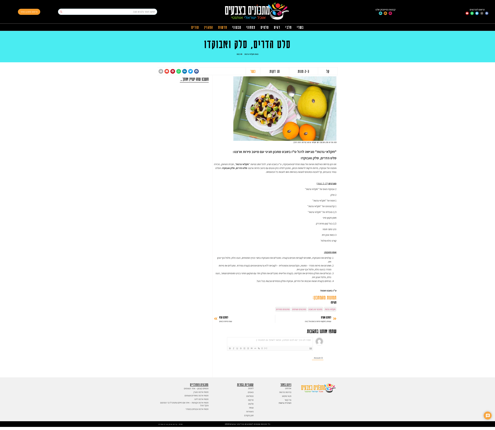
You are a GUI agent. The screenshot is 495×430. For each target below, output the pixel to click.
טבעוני (236, 27)
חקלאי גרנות (249, 54)
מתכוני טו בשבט (315, 309)
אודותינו (288, 388)
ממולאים (250, 396)
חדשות (222, 27)
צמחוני (250, 27)
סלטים (265, 27)
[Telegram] (477, 13)
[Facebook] (487, 13)
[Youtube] (467, 13)
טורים (195, 27)
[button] (196, 71)
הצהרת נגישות (285, 403)
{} (262, 348)
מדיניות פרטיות (285, 392)
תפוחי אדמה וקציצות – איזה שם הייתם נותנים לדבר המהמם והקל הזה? (184, 404)
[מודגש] (230, 348)
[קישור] (259, 348)
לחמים (251, 388)
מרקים (251, 399)
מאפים (251, 392)
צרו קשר (287, 399)
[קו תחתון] (237, 348)
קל (327, 71)
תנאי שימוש (286, 396)
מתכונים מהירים (283, 309)
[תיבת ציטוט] (251, 348)
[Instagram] (482, 13)
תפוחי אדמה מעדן (200, 392)
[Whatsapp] (472, 13)
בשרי (300, 27)
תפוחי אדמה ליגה (201, 399)
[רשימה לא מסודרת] (248, 348)
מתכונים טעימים (299, 309)
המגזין (208, 27)
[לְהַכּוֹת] (241, 348)
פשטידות (250, 411)
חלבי (288, 27)
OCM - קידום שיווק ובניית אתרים (171, 424)
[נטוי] (233, 348)
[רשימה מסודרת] (244, 348)
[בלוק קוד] (255, 348)
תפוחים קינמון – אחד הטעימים (196, 388)
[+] (265, 348)
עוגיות (251, 407)
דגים (277, 27)
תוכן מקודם (249, 415)
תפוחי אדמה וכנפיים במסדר (196, 409)
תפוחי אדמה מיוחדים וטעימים (196, 395)
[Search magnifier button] (61, 12)
